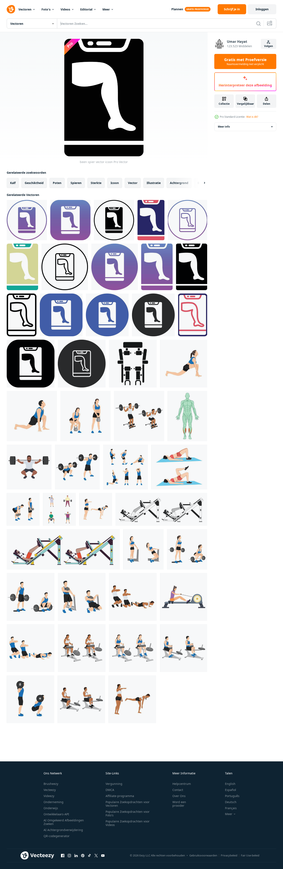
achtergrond (179, 183)
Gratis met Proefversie (245, 61)
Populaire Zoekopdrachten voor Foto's (128, 813)
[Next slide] (201, 183)
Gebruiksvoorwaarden (203, 855)
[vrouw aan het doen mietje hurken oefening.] (143, 549)
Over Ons (179, 796)
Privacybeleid (229, 855)
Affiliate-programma (120, 796)
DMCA (110, 790)
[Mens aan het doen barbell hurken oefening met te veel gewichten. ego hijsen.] (29, 467)
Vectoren (24, 9)
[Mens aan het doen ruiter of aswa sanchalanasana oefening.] (32, 416)
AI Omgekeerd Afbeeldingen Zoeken (64, 822)
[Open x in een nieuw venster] (96, 855)
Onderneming (53, 802)
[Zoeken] (258, 23)
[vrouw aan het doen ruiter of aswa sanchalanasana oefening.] (183, 364)
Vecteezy (50, 790)
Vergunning (114, 784)
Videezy (49, 796)
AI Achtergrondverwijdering (63, 830)
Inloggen (262, 9)
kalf (13, 183)
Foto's (45, 9)
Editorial (86, 9)
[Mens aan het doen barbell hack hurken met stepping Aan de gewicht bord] (30, 597)
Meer (106, 9)
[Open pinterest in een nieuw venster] (82, 855)
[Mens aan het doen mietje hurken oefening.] (82, 597)
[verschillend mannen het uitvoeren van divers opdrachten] (59, 509)
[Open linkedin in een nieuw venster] (76, 855)
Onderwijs (51, 808)
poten (57, 183)
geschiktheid (34, 183)
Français (231, 808)
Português (232, 796)
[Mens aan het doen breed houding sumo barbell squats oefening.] (77, 467)
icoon (115, 183)
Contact (177, 790)
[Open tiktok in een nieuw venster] (89, 855)
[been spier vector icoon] (27, 220)
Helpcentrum (181, 784)
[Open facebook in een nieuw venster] (62, 855)
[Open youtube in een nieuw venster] (103, 855)
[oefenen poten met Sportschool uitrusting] (133, 364)
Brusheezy (51, 784)
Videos (65, 9)
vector (132, 183)
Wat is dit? (252, 117)
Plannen (177, 9)
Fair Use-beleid (250, 855)
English (230, 784)
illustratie (154, 183)
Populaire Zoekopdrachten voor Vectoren (128, 804)
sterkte (96, 183)
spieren (76, 183)
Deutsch (230, 802)
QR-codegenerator (57, 836)
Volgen (268, 46)
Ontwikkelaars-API (56, 814)
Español (230, 790)
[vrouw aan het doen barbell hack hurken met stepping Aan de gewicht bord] (187, 549)
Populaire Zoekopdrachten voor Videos (128, 823)
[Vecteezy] (11, 9)
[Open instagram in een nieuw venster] (69, 855)
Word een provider (179, 804)
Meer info (224, 126)
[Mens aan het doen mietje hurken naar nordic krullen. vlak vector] (133, 597)
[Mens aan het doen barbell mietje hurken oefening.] (139, 416)
